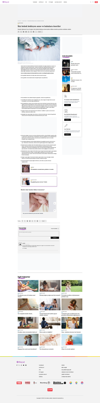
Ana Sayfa (19, 20)
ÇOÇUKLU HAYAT (43, 374)
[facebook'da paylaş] (18, 32)
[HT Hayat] (50, 362)
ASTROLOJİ (41, 367)
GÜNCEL (41, 376)
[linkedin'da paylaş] (26, 32)
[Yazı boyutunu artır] (36, 32)
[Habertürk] (19, 383)
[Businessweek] (59, 383)
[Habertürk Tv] (27, 383)
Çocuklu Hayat (24, 20)
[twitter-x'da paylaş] (21, 32)
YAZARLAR (41, 365)
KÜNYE (63, 365)
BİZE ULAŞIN (64, 367)
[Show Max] (82, 383)
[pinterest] (25, 365)
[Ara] (90, 2)
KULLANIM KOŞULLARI (66, 369)
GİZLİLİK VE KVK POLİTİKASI (67, 372)
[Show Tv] (70, 383)
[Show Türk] (76, 383)
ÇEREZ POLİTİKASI (65, 374)
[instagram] (21, 365)
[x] (19, 365)
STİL (40, 369)
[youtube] (23, 365)
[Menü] (93, 2)
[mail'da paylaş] (31, 32)
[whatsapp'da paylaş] (28, 32)
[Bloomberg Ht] (45, 383)
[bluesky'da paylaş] (23, 32)
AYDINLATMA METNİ (66, 376)
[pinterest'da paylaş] (33, 32)
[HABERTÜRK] (96, 2)
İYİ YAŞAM (41, 372)
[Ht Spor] (35, 383)
